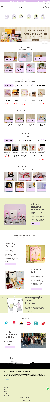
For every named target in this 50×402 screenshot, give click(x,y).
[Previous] (43, 42)
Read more (7, 379)
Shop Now (35, 223)
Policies (5, 393)
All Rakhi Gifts (8, 85)
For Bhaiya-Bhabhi (40, 85)
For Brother (19, 85)
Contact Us (6, 395)
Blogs (5, 389)
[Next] (46, 42)
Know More (10, 347)
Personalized (8, 140)
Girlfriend (37, 140)
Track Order (46, 3)
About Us (6, 387)
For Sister (29, 85)
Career (5, 391)
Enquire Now (11, 264)
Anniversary (28, 140)
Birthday (18, 140)
